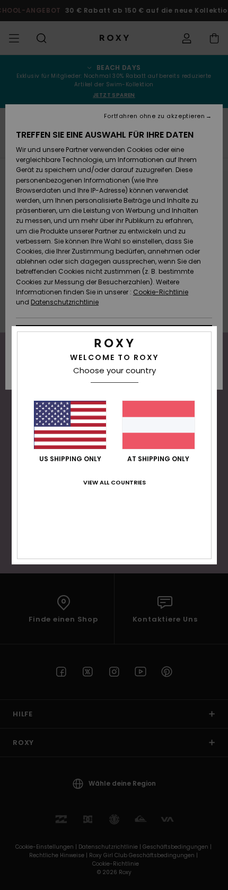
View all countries (114, 482)
